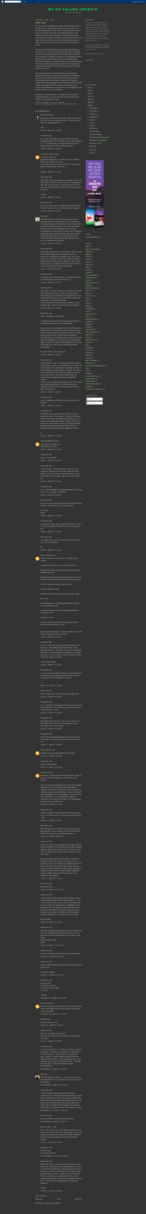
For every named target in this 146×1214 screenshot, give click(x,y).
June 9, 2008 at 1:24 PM (50, 637)
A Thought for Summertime (98, 140)
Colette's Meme (94, 131)
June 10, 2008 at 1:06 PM (51, 685)
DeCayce (89, 265)
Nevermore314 (45, 115)
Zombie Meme (90, 379)
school (88, 337)
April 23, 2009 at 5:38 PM (51, 1025)
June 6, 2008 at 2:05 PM (50, 308)
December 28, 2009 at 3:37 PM (53, 1121)
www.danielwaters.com (93, 237)
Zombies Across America (94, 389)
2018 (90, 88)
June (91, 126)
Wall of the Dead (91, 360)
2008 (90, 105)
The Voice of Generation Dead (99, 137)
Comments (92, 403)
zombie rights (90, 381)
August (92, 120)
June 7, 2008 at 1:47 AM (50, 406)
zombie (88, 373)
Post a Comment (41, 1196)
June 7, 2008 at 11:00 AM (51, 436)
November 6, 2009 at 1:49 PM (53, 1069)
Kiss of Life (89, 296)
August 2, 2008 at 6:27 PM (52, 975)
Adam (87, 246)
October (92, 114)
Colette (88, 259)
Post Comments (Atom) (52, 1203)
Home (59, 1199)
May (91, 150)
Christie (88, 257)
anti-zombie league (92, 249)
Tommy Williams (45, 555)
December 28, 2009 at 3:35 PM (53, 1110)
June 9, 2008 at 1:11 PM (50, 550)
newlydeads (89, 309)
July (91, 123)
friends (88, 270)
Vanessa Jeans (45, 1003)
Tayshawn (89, 347)
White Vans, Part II (95, 143)
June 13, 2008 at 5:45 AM (51, 804)
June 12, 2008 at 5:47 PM (51, 756)
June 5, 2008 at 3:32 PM (50, 172)
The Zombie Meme (95, 134)
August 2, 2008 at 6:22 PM (52, 956)
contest (88, 262)
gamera (88, 272)
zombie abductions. (70, 104)
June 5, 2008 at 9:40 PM (50, 269)
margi (87, 303)
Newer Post (39, 1199)
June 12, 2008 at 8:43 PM (51, 767)
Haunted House (91, 283)
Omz (87, 316)
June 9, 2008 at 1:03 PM (50, 532)
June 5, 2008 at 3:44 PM (50, 197)
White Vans (57, 104)
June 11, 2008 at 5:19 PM (51, 729)
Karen (87, 290)
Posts (90, 399)
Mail (87, 298)
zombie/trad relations (92, 384)
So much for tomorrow (47, 154)
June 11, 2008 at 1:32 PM (51, 713)
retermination (47, 104)
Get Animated (90, 277)
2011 (90, 96)
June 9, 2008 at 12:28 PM (51, 516)
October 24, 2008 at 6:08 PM (53, 998)
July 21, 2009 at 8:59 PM (51, 1041)
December (93, 108)
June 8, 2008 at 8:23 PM (50, 495)
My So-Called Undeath (73, 9)
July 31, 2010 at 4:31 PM (51, 1142)
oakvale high (90, 314)
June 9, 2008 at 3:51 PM (50, 665)
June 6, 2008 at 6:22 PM (50, 392)
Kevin (87, 293)
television (89, 353)
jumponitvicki (44, 772)
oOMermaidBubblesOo (47, 441)
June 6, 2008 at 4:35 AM (50, 282)
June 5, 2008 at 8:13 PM (50, 211)
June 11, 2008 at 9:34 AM (51, 697)
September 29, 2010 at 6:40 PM (54, 1156)
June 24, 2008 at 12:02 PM (51, 945)
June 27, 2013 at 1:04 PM (51, 1191)
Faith (87, 267)
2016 (90, 91)
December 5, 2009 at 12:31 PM (53, 1085)
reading (88, 327)
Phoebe (88, 322)
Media (88, 306)
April (91, 153)
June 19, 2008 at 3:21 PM (51, 878)
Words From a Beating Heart (95, 366)
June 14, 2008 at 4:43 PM (51, 820)
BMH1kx (88, 252)
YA (86, 368)
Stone (42, 216)
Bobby (88, 254)
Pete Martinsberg (91, 319)
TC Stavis (89, 350)
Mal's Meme (93, 128)
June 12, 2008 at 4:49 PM (51, 745)
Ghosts (88, 280)
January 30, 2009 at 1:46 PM (53, 1014)
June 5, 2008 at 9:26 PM (50, 243)
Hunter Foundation (92, 288)
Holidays (88, 285)
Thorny (88, 355)
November (93, 111)
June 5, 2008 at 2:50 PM (50, 149)
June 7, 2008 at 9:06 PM (50, 460)
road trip (88, 335)
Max (41, 1074)
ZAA (87, 371)
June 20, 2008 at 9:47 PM (51, 922)
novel (87, 311)
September (93, 117)
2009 (90, 102)
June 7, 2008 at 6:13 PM (50, 449)
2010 (90, 99)
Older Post (78, 1199)
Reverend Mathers (92, 332)
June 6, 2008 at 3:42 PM (50, 355)
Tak (87, 345)
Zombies (88, 386)
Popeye (88, 324)
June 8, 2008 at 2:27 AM (50, 481)
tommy (88, 358)
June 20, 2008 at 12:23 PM (51, 890)
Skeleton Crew (90, 340)
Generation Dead (91, 275)
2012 (90, 93)
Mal (87, 301)
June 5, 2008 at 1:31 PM (50, 130)
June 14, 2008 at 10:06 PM (51, 836)
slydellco (88, 342)
